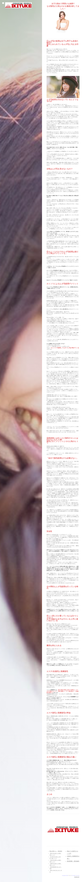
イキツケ (70, 875)
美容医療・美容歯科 (73, 861)
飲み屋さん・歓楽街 (56, 851)
